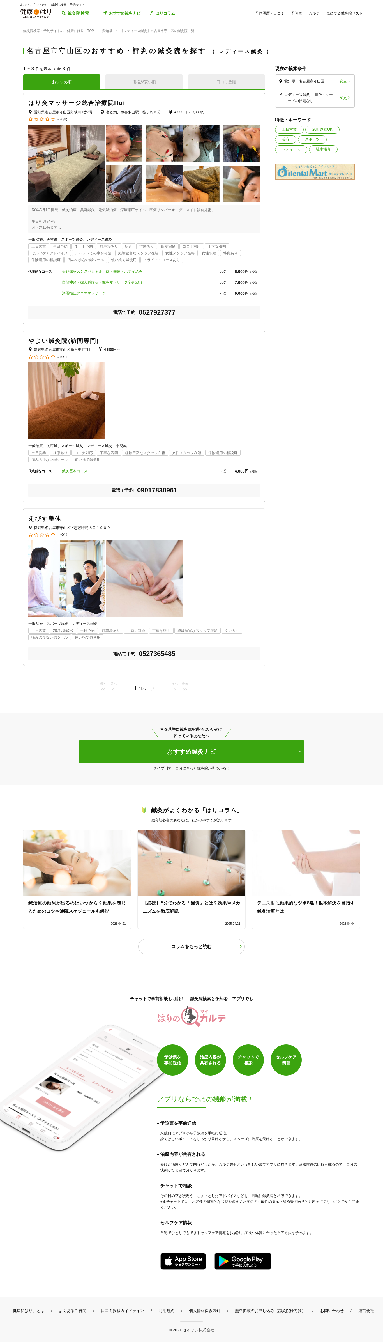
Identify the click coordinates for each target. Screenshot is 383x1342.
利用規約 (166, 1310)
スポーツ (312, 139)
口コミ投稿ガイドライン (122, 1310)
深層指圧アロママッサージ (84, 293)
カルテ (314, 13)
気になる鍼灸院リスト (344, 13)
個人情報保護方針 (204, 1310)
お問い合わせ (332, 1310)
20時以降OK (322, 129)
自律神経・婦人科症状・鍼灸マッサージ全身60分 (102, 282)
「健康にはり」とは (26, 1310)
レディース (291, 149)
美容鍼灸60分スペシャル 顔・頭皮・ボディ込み (102, 271)
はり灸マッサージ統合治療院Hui (77, 103)
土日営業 (289, 129)
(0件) (63, 119)
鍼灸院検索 (78, 13)
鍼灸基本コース (74, 471)
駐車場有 (323, 149)
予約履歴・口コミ (269, 13)
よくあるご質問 (72, 1310)
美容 (285, 139)
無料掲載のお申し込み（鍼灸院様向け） (270, 1310)
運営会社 (366, 1310)
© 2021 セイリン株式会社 (191, 1330)
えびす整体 (45, 518)
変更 (343, 81)
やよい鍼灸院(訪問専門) (63, 340)
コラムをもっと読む (191, 946)
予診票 (296, 13)
